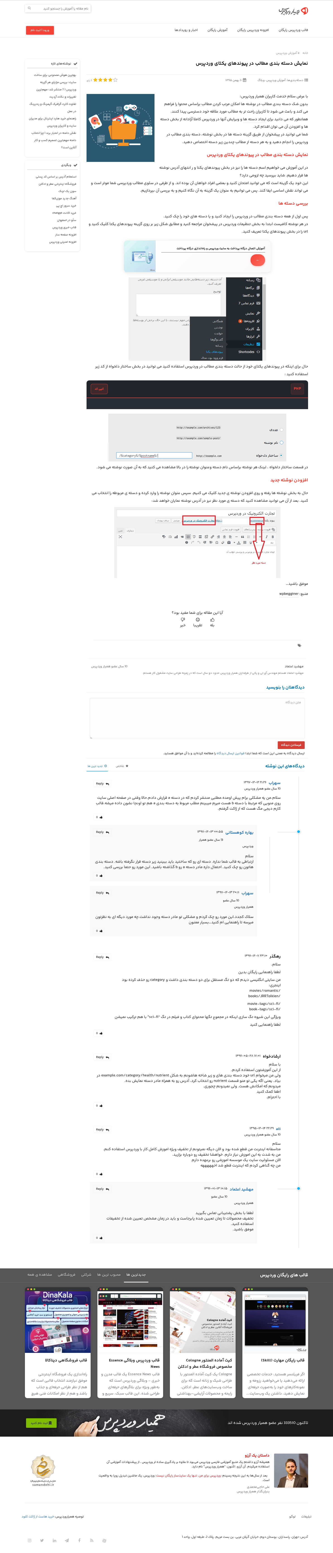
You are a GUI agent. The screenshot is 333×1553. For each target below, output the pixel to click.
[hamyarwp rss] (91, 1540)
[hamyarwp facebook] (79, 1540)
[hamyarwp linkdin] (54, 1540)
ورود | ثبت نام (40, 30)
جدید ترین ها (95, 766)
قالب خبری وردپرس (64, 227)
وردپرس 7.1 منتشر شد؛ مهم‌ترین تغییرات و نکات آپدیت (56, 93)
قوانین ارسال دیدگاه (231, 753)
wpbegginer (289, 594)
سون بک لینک (67, 191)
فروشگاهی (66, 1275)
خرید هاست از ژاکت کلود (38, 1517)
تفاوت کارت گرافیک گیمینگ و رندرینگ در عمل (52, 108)
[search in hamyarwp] (29, 8)
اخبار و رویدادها (186, 30)
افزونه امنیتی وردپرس (62, 242)
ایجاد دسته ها (254, 119)
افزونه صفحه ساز (65, 235)
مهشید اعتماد (294, 666)
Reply (100, 783)
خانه (305, 53)
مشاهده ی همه (39, 1275)
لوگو (292, 1517)
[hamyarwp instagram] (29, 1540)
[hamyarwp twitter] (41, 1540)
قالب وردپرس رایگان (293, 30)
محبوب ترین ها (109, 1275)
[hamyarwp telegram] (66, 1540)
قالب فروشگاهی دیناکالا (66, 1360)
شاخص (120, 766)
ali (278, 1129)
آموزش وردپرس (286, 53)
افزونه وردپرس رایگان (253, 30)
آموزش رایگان (217, 30)
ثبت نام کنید (39, 1423)
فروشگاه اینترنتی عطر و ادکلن (57, 184)
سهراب (275, 783)
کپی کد (99, 389)
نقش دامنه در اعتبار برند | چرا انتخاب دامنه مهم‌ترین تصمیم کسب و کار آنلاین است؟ (53, 140)
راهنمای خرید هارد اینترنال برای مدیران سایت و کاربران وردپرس (52, 122)
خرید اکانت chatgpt (64, 213)
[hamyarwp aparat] (104, 1540)
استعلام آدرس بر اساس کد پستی (56, 177)
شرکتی (86, 1275)
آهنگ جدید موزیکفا (64, 198)
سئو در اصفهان (66, 220)
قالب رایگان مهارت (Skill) (283, 1360)
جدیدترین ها (136, 1275)
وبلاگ (261, 80)
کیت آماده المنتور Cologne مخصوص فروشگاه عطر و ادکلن (205, 1363)
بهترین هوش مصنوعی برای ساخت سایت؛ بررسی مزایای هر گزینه (55, 79)
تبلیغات (306, 1517)
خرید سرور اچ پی (66, 206)
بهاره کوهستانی (239, 833)
